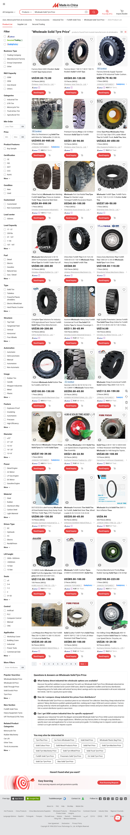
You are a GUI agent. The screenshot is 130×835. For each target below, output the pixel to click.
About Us (50, 806)
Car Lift (7, 738)
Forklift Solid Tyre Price (45, 756)
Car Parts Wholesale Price (64, 740)
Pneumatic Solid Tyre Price (70, 756)
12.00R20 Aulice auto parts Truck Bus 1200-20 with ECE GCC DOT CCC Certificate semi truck (47, 573)
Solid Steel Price (87, 740)
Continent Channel (89, 811)
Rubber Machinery (11, 734)
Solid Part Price (89, 745)
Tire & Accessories (11, 746)
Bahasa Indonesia (70, 818)
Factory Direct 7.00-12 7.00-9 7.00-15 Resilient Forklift (79, 70)
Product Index (61, 813)
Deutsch (67, 816)
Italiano (59, 816)
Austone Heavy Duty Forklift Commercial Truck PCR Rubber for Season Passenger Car (79, 322)
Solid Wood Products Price (66, 745)
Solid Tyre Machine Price (111, 745)
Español (21, 816)
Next (83, 664)
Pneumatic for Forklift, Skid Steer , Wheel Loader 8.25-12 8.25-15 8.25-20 (79, 510)
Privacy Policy (77, 823)
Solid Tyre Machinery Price (46, 751)
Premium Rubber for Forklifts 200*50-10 (47, 383)
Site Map (70, 806)
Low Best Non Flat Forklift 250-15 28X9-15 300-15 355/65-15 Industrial (47, 635)
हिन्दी (106, 816)
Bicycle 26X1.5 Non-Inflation (111, 508)
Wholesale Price (75, 811)
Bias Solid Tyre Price (65, 761)
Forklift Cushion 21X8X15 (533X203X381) (78, 571)
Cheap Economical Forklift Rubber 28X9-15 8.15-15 (111, 383)
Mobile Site (79, 806)
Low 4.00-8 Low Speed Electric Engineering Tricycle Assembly (79, 448)
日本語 (100, 816)
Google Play (33, 798)
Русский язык (49, 816)
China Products (21, 811)
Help (62, 806)
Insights (71, 813)
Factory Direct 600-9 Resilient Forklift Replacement (45, 70)
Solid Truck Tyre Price (95, 751)
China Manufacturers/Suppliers (40, 811)
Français (39, 816)
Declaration (66, 823)
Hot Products (8, 811)
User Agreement (53, 823)
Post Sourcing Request (109, 783)
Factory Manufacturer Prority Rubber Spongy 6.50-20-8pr (112, 571)
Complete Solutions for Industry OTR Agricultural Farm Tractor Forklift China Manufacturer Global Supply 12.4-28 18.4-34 (47, 322)
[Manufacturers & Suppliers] (65, 5)
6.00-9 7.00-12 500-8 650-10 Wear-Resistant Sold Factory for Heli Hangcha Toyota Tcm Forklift (111, 448)
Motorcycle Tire (10, 730)
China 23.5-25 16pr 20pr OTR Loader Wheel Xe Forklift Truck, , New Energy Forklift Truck (111, 134)
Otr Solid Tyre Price (95, 756)
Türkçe (121, 816)
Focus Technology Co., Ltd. (66, 826)
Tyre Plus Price (41, 740)
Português (29, 816)
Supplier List (22, 24)
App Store (17, 798)
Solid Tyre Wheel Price (71, 751)
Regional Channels (117, 811)
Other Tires (8, 742)
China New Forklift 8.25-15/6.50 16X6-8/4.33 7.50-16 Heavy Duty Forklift (79, 260)
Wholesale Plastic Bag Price (110, 740)
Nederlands (77, 816)
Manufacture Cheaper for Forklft (47, 446)
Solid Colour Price (43, 745)
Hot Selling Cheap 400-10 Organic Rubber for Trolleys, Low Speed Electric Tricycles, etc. (112, 635)
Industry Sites (103, 811)
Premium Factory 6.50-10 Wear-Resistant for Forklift (79, 133)
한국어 (92, 816)
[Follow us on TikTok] (104, 798)
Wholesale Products (60, 811)
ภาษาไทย (113, 816)
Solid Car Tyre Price (43, 761)
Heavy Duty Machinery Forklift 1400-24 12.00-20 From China (110, 260)
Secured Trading (38, 24)
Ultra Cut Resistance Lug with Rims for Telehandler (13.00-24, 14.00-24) (46, 136)
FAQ (57, 806)
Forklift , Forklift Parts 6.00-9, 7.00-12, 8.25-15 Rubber (111, 197)
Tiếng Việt (57, 818)
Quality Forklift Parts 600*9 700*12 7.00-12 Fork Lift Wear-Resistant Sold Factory (79, 635)
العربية (86, 816)
